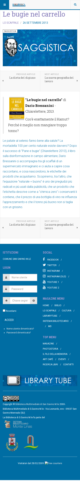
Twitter (52, 265)
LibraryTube (50, 316)
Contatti (68, 364)
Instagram (53, 271)
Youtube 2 (53, 287)
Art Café (48, 359)
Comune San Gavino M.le (17, 259)
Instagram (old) (56, 276)
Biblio (58, 305)
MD (50, 326)
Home (46, 305)
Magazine (48, 343)
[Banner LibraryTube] (40, 380)
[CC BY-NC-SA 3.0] (11, 398)
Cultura (66, 310)
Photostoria (50, 349)
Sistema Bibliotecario (56, 321)
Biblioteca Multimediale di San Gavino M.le (37, 404)
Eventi (62, 359)
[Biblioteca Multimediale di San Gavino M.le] (19, 4)
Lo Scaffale (49, 310)
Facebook (53, 259)
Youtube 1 (53, 282)
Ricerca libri (50, 364)
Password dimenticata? (19, 332)
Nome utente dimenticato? (20, 328)
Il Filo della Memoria (55, 354)
